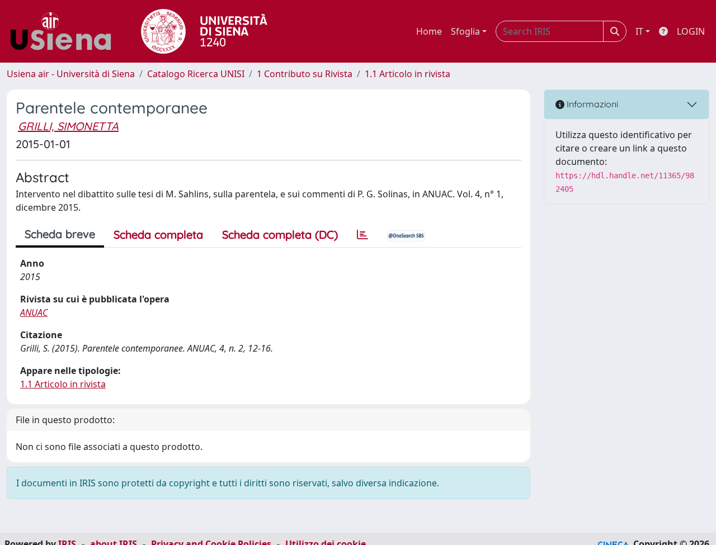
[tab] (362, 235)
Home (429, 31)
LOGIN (691, 31)
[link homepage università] (204, 31)
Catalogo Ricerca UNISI (195, 74)
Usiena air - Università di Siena (71, 74)
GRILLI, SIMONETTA (68, 126)
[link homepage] (65, 31)
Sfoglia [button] (465, 31)
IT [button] (639, 31)
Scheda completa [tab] (158, 234)
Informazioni (591, 104)
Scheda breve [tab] (60, 234)
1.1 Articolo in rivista (407, 74)
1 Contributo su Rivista (304, 74)
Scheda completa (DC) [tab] (280, 234)
